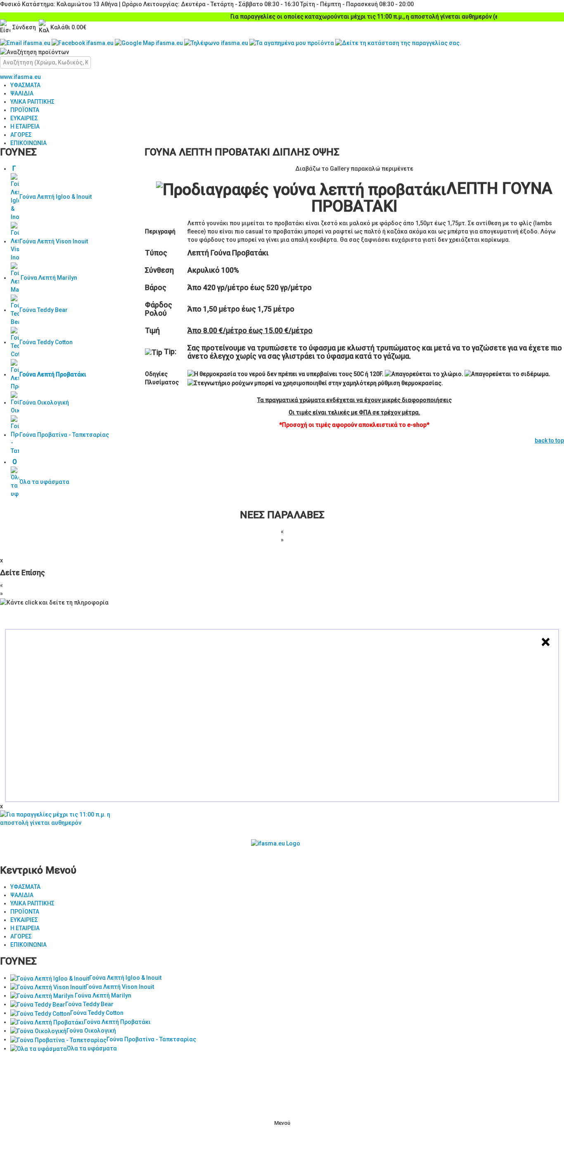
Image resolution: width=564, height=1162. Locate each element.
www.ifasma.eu (20, 77)
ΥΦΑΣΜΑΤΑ (25, 85)
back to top (549, 440)
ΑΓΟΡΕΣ (21, 134)
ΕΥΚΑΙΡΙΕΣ (24, 118)
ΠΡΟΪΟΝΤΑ (24, 110)
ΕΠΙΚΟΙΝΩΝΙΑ (28, 143)
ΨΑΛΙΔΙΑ (21, 93)
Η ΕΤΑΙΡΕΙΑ (25, 126)
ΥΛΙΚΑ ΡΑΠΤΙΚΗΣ (32, 101)
